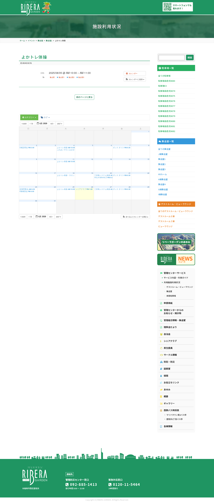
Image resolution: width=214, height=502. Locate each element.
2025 (25, 123)
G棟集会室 (163, 189)
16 (36, 173)
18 (73, 173)
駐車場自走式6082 (166, 131)
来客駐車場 (171, 295)
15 (148, 159)
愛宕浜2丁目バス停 (174, 419)
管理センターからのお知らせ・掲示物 (173, 311)
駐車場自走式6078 (166, 111)
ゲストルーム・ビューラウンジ (179, 287)
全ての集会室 (164, 148)
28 (129, 187)
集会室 (52, 77)
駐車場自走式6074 (166, 90)
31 (55, 201)
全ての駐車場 (164, 75)
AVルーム (162, 174)
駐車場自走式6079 (166, 116)
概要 (166, 396)
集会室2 (71, 77)
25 (73, 187)
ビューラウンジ (165, 226)
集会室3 (81, 77)
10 (55, 159)
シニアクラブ (170, 340)
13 (111, 159)
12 (92, 159)
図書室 (167, 368)
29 (148, 187)
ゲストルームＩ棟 (166, 221)
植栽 (166, 375)
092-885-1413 (83, 484)
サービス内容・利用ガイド (176, 277)
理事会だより (170, 327)
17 (55, 173)
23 (36, 187)
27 (111, 187)
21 (129, 173)
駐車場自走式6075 (166, 95)
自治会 (167, 334)
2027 (59, 123)
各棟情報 (168, 426)
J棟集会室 (163, 154)
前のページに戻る (84, 97)
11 (73, 159)
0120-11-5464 (126, 484)
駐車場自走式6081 (166, 126)
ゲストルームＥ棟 (166, 216)
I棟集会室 (162, 194)
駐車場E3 (162, 85)
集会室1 (61, 77)
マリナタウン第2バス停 (176, 414)
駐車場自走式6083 (166, 80)
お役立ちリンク (171, 382)
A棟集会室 (163, 179)
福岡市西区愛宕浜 (31, 488)
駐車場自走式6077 (166, 105)
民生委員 (168, 347)
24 (55, 187)
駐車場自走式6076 (166, 100)
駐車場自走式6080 (166, 121)
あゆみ (167, 389)
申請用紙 (168, 302)
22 (148, 173)
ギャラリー (169, 403)
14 (129, 159)
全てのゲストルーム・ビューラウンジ (175, 211)
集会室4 (162, 184)
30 (36, 201)
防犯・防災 (169, 361)
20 (111, 173)
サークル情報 (170, 354)
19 (92, 173)
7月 (32, 123)
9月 (52, 123)
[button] (135, 79)
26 (92, 187)
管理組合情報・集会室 (175, 320)
